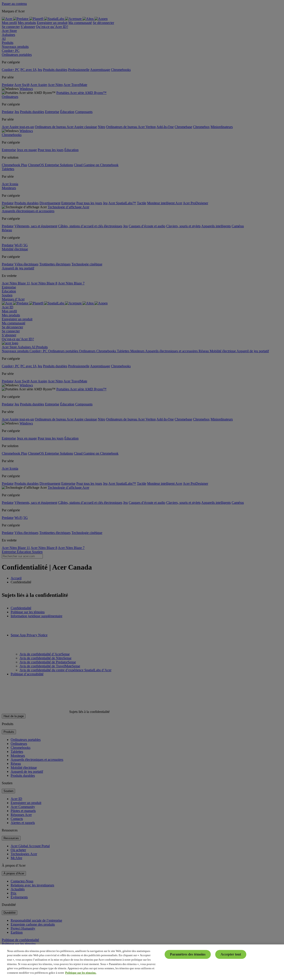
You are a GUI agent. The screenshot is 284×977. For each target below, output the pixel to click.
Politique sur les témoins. (80, 972)
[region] (142, 960)
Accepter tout (231, 954)
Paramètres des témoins (187, 954)
